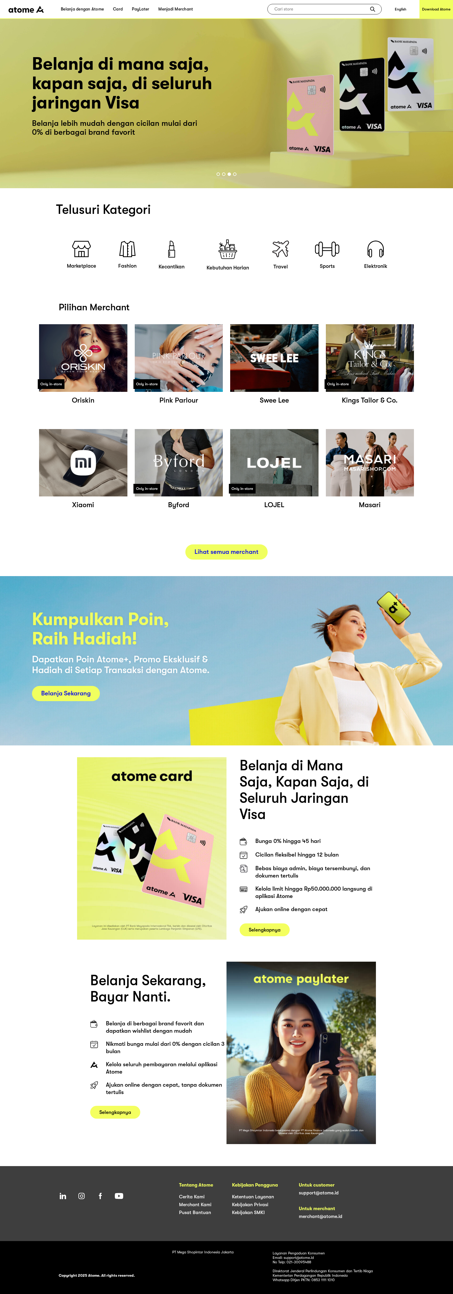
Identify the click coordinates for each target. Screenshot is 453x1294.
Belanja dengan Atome (82, 9)
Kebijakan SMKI (248, 1212)
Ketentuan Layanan (253, 1196)
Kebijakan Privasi (250, 1204)
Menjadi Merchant (175, 9)
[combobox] (321, 9)
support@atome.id (319, 1192)
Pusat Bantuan (195, 1212)
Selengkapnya (265, 930)
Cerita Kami (191, 1196)
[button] (372, 9)
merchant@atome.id (320, 1216)
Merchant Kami (195, 1204)
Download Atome (436, 9)
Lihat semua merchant (226, 551)
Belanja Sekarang (66, 693)
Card (118, 9)
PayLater (140, 9)
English (400, 9)
